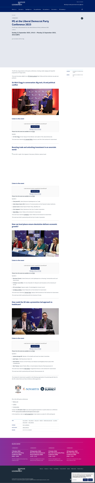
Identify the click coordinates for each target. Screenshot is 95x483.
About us (14, 9)
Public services (31, 420)
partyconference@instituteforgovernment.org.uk (27, 411)
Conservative (16, 407)
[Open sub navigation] (16, 9)
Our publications (37, 9)
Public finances (31, 422)
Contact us (46, 468)
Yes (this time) (35, 126)
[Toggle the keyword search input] (82, 9)
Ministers (41, 420)
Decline (85, 479)
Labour (14, 404)
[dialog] (83, 477)
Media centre (73, 468)
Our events (53, 9)
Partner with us (80, 468)
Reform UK (15, 401)
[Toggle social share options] (82, 18)
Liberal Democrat (26, 427)
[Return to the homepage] (18, 2)
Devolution (37, 420)
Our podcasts (46, 9)
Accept (90, 479)
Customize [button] (74, 479)
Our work (21, 9)
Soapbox (32, 478)
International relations (48, 420)
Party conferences (26, 425)
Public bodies (25, 422)
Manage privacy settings (35, 129)
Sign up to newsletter (80, 1)
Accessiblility (56, 468)
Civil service (55, 420)
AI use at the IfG (63, 468)
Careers (68, 468)
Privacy (51, 468)
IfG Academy (62, 9)
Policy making (25, 420)
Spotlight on (28, 9)
